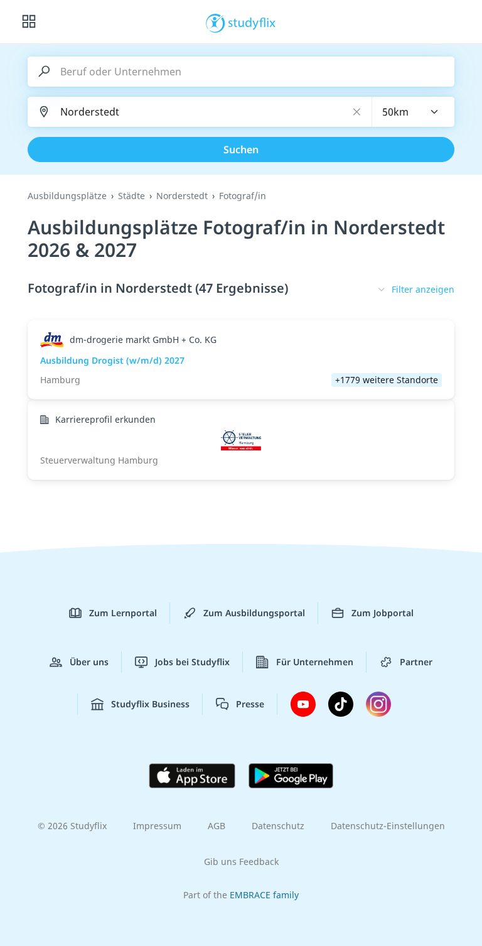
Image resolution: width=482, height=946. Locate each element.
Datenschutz (278, 826)
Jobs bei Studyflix (192, 662)
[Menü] (29, 22)
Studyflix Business (150, 704)
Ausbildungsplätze (67, 196)
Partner (416, 662)
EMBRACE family (264, 895)
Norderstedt (182, 196)
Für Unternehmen (314, 662)
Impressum (157, 826)
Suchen (241, 149)
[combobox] (413, 112)
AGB (216, 826)
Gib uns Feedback (241, 861)
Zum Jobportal (382, 613)
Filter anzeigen (423, 289)
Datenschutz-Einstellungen (388, 826)
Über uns (89, 662)
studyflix (252, 22)
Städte (131, 196)
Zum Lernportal (123, 613)
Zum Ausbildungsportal (254, 613)
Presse (250, 704)
